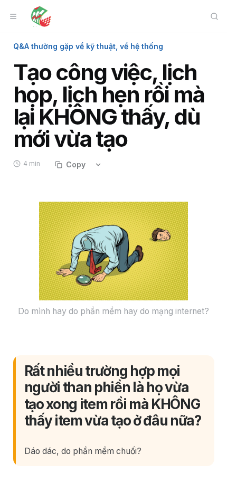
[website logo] (41, 16)
